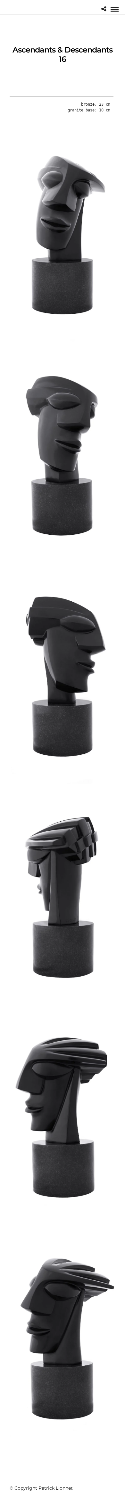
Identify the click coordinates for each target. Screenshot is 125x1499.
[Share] (103, 9)
